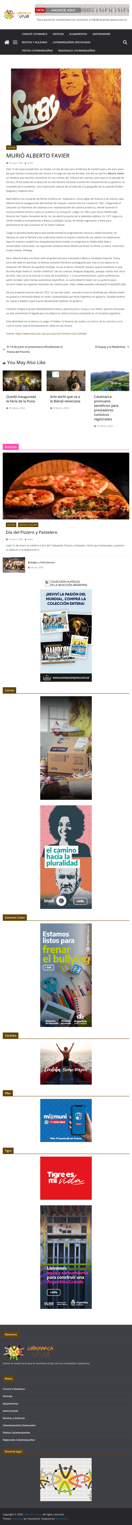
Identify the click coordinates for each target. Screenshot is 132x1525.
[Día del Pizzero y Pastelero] (66, 486)
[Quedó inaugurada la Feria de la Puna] (22, 373)
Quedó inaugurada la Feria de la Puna (21, 398)
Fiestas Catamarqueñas (37, 50)
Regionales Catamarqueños (76, 50)
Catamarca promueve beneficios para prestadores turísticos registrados (106, 407)
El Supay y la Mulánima (110, 347)
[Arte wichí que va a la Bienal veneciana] (66, 373)
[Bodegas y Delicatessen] (14, 565)
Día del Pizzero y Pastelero (31, 532)
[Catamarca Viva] (7, 42)
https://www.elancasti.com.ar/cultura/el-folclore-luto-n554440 (51, 333)
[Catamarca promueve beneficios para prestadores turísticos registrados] (110, 373)
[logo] (28, 1343)
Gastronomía (101, 34)
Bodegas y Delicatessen (41, 562)
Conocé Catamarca (34, 34)
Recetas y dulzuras (34, 42)
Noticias (58, 34)
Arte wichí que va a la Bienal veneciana (65, 398)
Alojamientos (78, 34)
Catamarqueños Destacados (71, 42)
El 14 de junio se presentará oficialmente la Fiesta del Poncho (35, 349)
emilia (30, 162)
